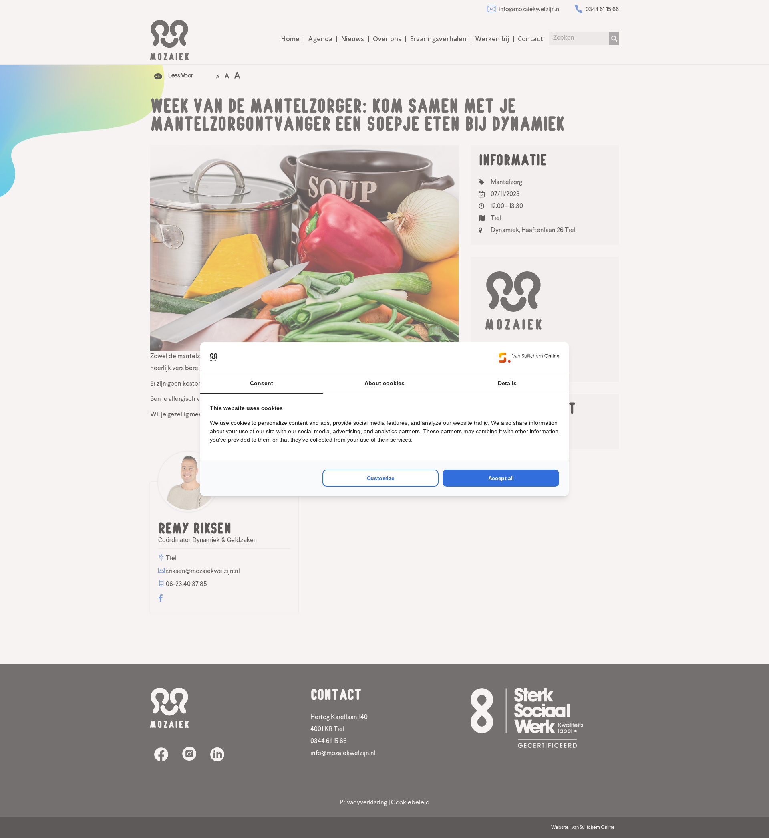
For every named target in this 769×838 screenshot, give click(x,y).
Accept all (501, 478)
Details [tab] (507, 383)
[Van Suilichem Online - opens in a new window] (529, 357)
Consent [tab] (261, 383)
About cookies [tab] (384, 383)
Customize (380, 478)
